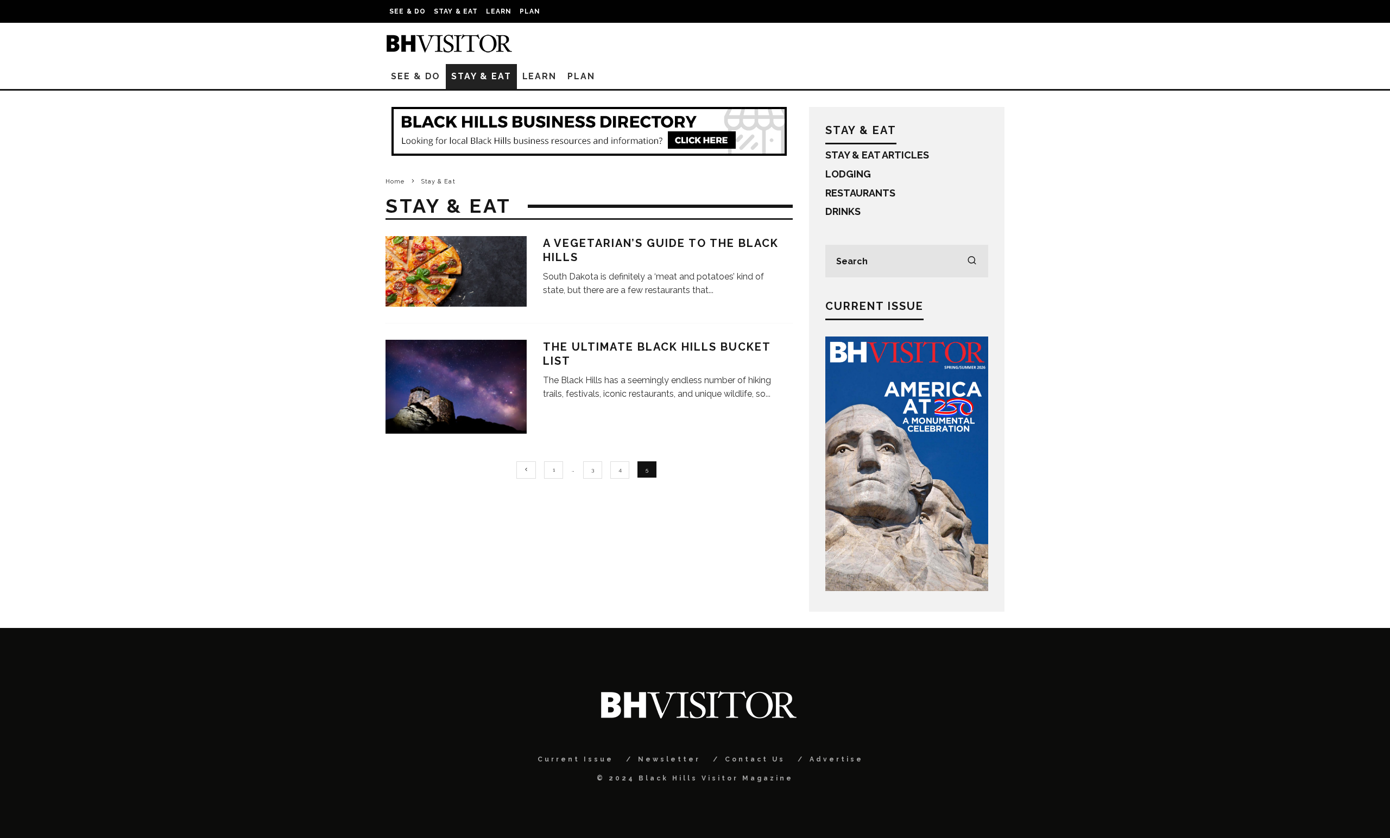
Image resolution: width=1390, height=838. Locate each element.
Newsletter (669, 759)
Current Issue (576, 759)
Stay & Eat (456, 11)
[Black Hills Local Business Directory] (589, 152)
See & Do (407, 11)
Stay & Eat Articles (877, 155)
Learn (499, 11)
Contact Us (755, 759)
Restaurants (860, 193)
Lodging (848, 174)
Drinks (843, 211)
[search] (972, 261)
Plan (530, 11)
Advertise (836, 759)
